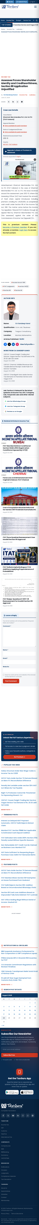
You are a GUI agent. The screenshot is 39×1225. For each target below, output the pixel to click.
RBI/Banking (5, 1152)
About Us (4, 1188)
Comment (7, 626)
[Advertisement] (19, 54)
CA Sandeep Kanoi (11, 95)
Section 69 (18, 290)
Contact (3, 1197)
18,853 (21, 339)
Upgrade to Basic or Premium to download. (19, 151)
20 (19, 1014)
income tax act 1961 (19, 282)
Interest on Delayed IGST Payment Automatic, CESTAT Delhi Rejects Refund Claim (17, 823)
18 (9, 1014)
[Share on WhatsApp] (17, 102)
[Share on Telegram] (22, 102)
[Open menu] (35, 6)
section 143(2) (23, 286)
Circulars (4, 1170)
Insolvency (4, 1155)
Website (6, 667)
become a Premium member (15, 227)
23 (35, 1014)
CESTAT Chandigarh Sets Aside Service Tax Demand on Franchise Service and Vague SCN (18, 377)
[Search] (36, 20)
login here (23, 230)
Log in (18, 156)
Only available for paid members (16, 126)
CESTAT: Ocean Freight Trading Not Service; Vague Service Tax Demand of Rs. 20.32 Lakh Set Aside (19, 356)
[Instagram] (17, 344)
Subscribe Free (9, 1055)
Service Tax (27, 20)
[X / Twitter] (8, 1116)
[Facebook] (5, 344)
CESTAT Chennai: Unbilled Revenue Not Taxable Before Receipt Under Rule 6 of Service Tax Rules (18, 366)
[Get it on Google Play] (12, 1092)
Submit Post (22, 2)
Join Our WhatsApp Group (16, 401)
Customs (4, 1131)
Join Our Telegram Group (16, 406)
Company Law (5, 1146)
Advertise (4, 1194)
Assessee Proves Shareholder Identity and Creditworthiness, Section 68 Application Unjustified (19, 85)
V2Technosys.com (7, 1210)
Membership (5, 1200)
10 (4, 1010)
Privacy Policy (5, 1213)
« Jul (2, 1025)
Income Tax (10, 20)
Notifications (5, 1167)
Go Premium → (19, 757)
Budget (18, 20)
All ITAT (5, 144)
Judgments (5, 1173)
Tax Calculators (6, 1179)
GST (2, 1128)
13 (19, 1010)
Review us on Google (14, 411)
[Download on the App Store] (27, 1092)
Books (11, 2)
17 (3, 1014)
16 (35, 1010)
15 (30, 1010)
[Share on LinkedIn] (13, 102)
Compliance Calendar (8, 1176)
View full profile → (27, 344)
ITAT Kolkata (13, 144)
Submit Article (5, 1191)
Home (3, 20)
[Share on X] (8, 102)
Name (5, 650)
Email (5, 658)
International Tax (6, 1137)
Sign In (33, 2)
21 (24, 1014)
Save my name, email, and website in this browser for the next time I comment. (20, 675)
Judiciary (19, 29)
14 (25, 1010)
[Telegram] (33, 1116)
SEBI (2, 1149)
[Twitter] (9, 344)
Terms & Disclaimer (17, 1213)
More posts (5, 810)
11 (9, 1010)
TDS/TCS (4, 1134)
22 (30, 1014)
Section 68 (7, 290)
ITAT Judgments (9, 286)
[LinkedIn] (13, 344)
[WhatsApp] (28, 1116)
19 (14, 1014)
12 (14, 1010)
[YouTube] (13, 1116)
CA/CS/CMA (5, 1158)
